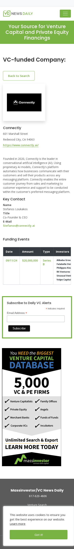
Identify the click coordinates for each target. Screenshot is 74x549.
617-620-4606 (38, 496)
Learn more (17, 524)
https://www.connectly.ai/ (20, 145)
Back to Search (19, 76)
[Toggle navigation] (65, 14)
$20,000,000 (30, 260)
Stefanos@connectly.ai (19, 225)
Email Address (17, 313)
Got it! (39, 535)
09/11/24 (11, 260)
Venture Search (37, 505)
